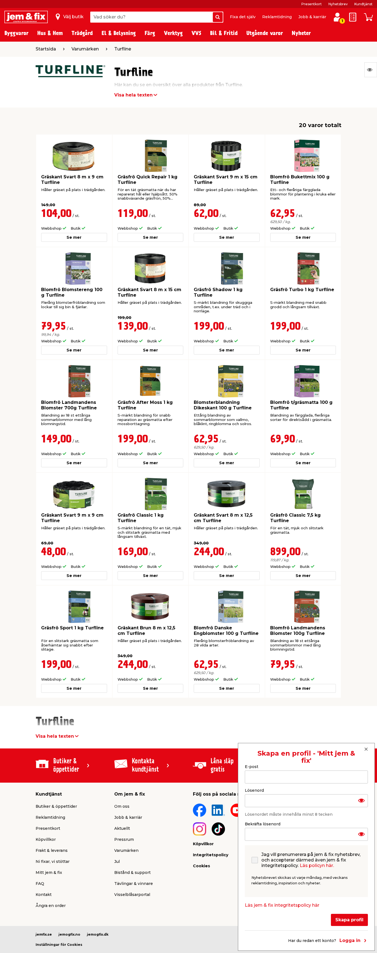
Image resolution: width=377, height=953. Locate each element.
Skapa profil (349, 919)
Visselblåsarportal (132, 894)
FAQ (40, 883)
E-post (251, 766)
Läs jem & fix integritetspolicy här (282, 905)
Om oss (121, 806)
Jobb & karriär (312, 16)
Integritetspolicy (210, 854)
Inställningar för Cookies (59, 944)
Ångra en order (51, 905)
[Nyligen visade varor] (371, 70)
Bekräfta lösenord (262, 823)
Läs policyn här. (317, 865)
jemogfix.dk (97, 934)
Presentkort (311, 4)
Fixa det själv (243, 16)
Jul (117, 861)
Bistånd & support (132, 872)
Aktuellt (122, 828)
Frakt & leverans (52, 850)
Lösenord (254, 790)
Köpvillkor (46, 839)
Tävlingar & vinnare (133, 883)
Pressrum (124, 839)
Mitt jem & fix (49, 872)
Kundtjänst (363, 4)
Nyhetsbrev (338, 4)
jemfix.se (44, 934)
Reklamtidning (277, 16)
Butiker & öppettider (56, 806)
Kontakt (44, 894)
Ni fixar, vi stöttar (53, 861)
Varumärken (126, 850)
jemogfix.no (69, 934)
